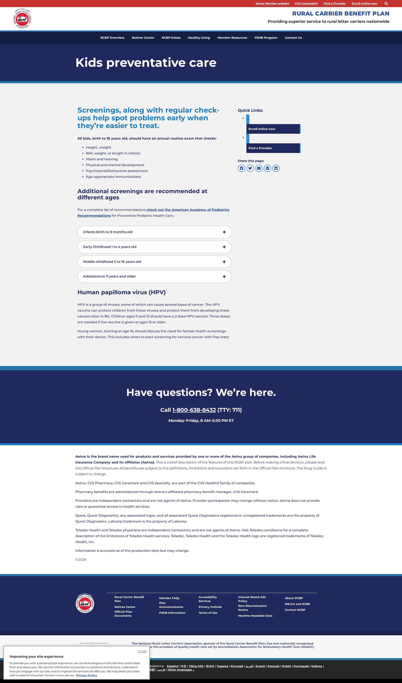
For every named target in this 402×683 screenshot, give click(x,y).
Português (301, 666)
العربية (249, 666)
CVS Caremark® (306, 3)
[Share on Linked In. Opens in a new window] (276, 168)
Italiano (316, 666)
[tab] (154, 232)
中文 (183, 666)
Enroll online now (364, 3)
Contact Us (293, 38)
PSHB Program (266, 38)
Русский (237, 666)
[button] (386, 3)
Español (172, 666)
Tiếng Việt (196, 666)
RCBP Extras (171, 38)
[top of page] (389, 670)
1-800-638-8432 (194, 410)
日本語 (151, 669)
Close (142, 651)
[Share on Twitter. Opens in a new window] (250, 168)
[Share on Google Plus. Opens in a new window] (267, 168)
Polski (286, 666)
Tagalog (222, 666)
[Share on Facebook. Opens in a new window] (241, 168)
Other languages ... (181, 669)
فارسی (161, 669)
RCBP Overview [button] (112, 38)
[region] (76, 663)
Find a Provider (335, 3)
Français (274, 666)
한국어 (210, 666)
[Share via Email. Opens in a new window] (259, 168)
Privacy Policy (86, 675)
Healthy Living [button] (199, 38)
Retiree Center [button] (143, 38)
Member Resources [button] (232, 38)
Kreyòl (260, 666)
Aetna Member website (272, 3)
